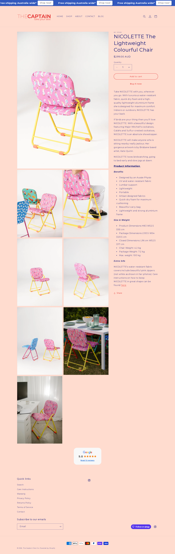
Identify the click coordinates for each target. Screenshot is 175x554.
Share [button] (119, 293)
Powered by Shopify (47, 548)
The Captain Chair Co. (31, 548)
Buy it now (136, 84)
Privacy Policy (23, 498)
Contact (21, 512)
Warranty (21, 494)
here (123, 285)
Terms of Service (25, 507)
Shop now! (45, 3)
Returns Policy (24, 503)
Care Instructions (25, 489)
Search (20, 485)
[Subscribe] (60, 527)
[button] (144, 16)
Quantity (117, 62)
